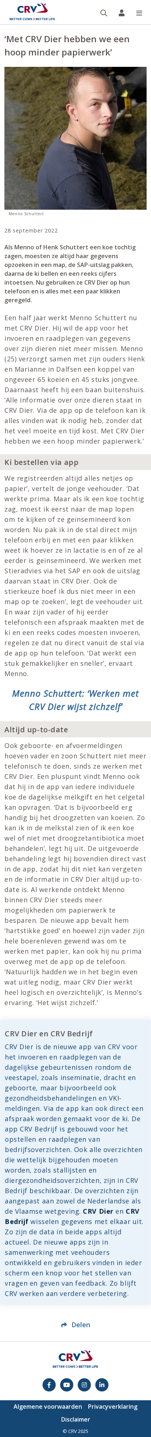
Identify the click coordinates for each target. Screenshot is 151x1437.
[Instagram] (84, 1384)
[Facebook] (49, 1384)
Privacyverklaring (112, 1406)
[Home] (32, 12)
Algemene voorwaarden (48, 1406)
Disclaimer (75, 1419)
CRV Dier (98, 1211)
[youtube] (66, 1384)
